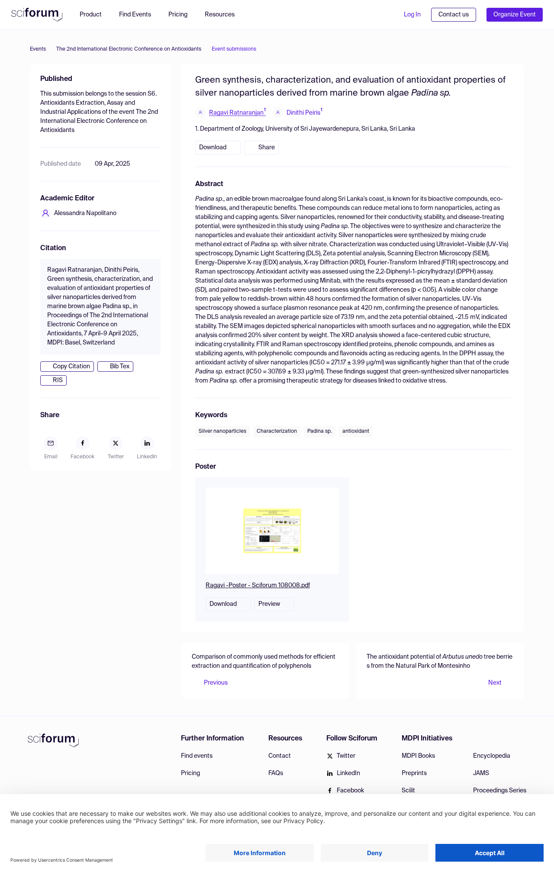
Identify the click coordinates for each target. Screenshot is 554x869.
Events (38, 49)
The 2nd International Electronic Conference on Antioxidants (128, 49)
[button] (224, 14)
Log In (412, 15)
